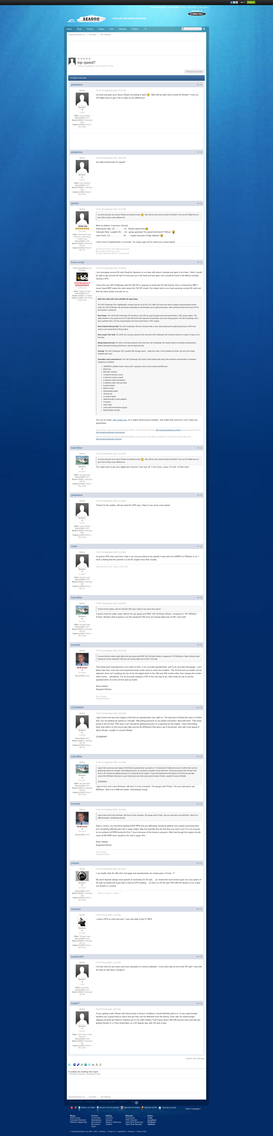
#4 (198, 262)
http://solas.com (120, 420)
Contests (109, 1118)
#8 (198, 598)
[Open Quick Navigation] (145, 29)
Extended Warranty (78, 1120)
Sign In (242, 2)
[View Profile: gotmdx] (82, 218)
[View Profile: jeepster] (82, 876)
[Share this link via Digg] (74, 1064)
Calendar (102, 1131)
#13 (198, 863)
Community (96, 1118)
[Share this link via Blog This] (100, 1064)
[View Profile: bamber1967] (82, 971)
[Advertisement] (136, 48)
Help (132, 1102)
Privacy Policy (142, 1131)
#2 (198, 152)
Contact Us (123, 1102)
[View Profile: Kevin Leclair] (82, 277)
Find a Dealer (192, 7)
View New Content (76, 1102)
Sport (93, 1126)
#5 (198, 448)
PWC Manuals (131, 1120)
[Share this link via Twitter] (69, 1064)
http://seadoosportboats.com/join (168, 430)
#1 (198, 85)
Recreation (92, 1097)
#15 (198, 957)
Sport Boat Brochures (134, 1122)
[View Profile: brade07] (82, 1018)
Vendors (134, 29)
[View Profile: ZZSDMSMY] (82, 722)
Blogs (79, 29)
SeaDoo (109, 1124)
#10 (198, 708)
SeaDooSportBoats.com (76, 1097)
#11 (198, 757)
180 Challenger (105, 1097)
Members (131, 1131)
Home (69, 29)
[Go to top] (136, 1102)
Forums (90, 29)
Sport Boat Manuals (134, 1124)
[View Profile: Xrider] (82, 561)
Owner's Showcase (113, 1122)
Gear (183, 7)
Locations (152, 1120)
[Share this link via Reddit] (82, 1064)
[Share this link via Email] (89, 1064)
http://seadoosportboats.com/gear (109, 439)
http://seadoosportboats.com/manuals (110, 432)
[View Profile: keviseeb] (82, 659)
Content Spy (90, 1102)
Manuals (122, 29)
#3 (198, 203)
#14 (198, 909)
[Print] (93, 1064)
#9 (198, 645)
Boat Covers (75, 1118)
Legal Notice (121, 1131)
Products (152, 1122)
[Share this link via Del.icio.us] (78, 1064)
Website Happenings (78, 1122)
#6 (198, 495)
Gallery (101, 29)
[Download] (97, 1064)
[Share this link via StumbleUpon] (85, 1064)
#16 (198, 1003)
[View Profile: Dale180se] (82, 460)
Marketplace (96, 1120)
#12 (198, 804)
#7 (198, 546)
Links (111, 29)
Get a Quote (203, 7)
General (109, 1120)
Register (251, 2)
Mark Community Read (107, 1102)
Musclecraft (96, 1122)
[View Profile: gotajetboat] (82, 99)
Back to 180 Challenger (196, 1059)
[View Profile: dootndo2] (82, 921)
